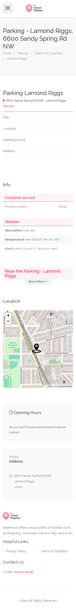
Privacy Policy (16, 551)
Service (8, 106)
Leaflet (50, 386)
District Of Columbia (48, 53)
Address (9, 151)
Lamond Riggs (17, 58)
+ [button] (8, 315)
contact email (23, 572)
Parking (23, 53)
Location (9, 128)
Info (6, 117)
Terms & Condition (54, 551)
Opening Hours (14, 140)
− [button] (8, 321)
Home (7, 53)
